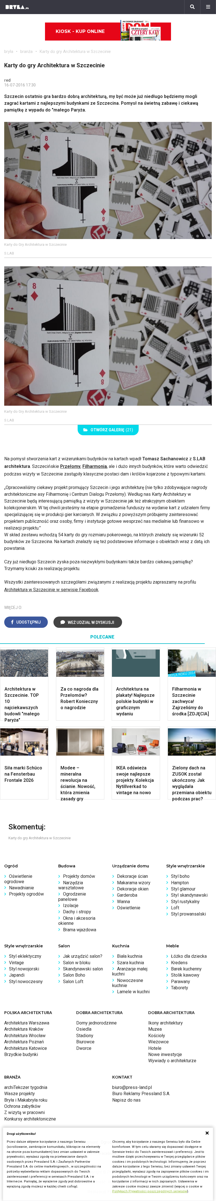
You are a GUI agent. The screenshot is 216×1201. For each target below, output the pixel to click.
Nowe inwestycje (165, 1054)
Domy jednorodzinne (96, 1023)
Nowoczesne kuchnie (127, 983)
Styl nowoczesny (26, 981)
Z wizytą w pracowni (24, 1112)
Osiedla (83, 1029)
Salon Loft (73, 981)
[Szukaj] (192, 7)
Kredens (179, 962)
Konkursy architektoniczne (30, 1119)
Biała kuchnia (129, 956)
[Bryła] (17, 7)
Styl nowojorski (24, 969)
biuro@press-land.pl (132, 1087)
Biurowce (85, 1041)
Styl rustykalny (185, 901)
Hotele (154, 1048)
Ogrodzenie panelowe (72, 896)
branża (26, 51)
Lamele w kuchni (133, 991)
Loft (175, 907)
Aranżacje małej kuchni (129, 971)
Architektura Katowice (25, 1048)
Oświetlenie (128, 907)
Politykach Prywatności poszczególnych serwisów (149, 1191)
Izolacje (70, 905)
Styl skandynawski (189, 895)
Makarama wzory (133, 882)
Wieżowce (158, 1041)
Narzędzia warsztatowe (71, 885)
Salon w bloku (76, 962)
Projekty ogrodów (26, 894)
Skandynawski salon (83, 969)
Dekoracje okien (132, 889)
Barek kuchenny (186, 969)
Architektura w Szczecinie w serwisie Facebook (51, 589)
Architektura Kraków (23, 1029)
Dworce (83, 1048)
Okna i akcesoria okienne (76, 921)
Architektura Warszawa (26, 1023)
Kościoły (156, 1035)
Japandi (16, 975)
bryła (8, 51)
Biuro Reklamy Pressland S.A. (141, 1093)
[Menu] (208, 7)
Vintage (16, 962)
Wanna (123, 901)
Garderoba (127, 895)
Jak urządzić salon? (82, 956)
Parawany (180, 981)
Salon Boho (74, 975)
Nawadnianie (21, 887)
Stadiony (84, 1035)
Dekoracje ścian (132, 876)
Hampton (180, 882)
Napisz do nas (126, 1100)
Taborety (179, 987)
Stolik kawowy (185, 975)
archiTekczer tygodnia (25, 1087)
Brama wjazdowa (79, 929)
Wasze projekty (19, 1093)
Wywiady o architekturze (172, 1060)
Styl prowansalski (188, 914)
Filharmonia (94, 466)
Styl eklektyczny (25, 956)
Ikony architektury (165, 1023)
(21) (112, 430)
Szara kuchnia (130, 962)
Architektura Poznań (24, 1041)
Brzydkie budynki (21, 1054)
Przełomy (70, 466)
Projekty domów (79, 876)
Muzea (155, 1029)
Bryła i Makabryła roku (25, 1100)
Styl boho (180, 876)
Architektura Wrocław (25, 1035)
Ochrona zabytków (22, 1106)
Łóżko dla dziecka (189, 956)
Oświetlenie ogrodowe (18, 879)
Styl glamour (183, 889)
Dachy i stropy (77, 911)
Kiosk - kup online (80, 31)
